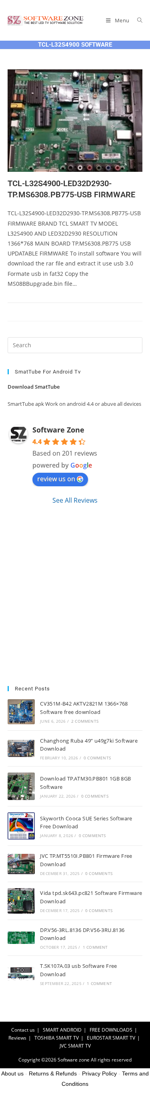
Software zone (74, 1059)
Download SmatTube (34, 386)
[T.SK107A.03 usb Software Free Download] (21, 974)
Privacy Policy (99, 1073)
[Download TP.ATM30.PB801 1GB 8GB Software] (21, 786)
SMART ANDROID (62, 1029)
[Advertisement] (75, 595)
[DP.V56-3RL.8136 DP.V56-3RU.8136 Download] (21, 938)
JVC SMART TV (75, 1045)
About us (12, 1073)
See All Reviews (75, 500)
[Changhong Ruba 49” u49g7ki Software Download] (21, 748)
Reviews (17, 1037)
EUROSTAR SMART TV (111, 1037)
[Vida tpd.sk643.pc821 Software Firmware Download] (21, 901)
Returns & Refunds (53, 1073)
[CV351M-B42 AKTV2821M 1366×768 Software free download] (21, 711)
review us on (56, 478)
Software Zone (58, 429)
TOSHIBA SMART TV (56, 1037)
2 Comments (84, 721)
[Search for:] (137, 20)
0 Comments (97, 758)
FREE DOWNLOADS (111, 1029)
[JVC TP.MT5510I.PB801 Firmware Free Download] (21, 864)
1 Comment (95, 947)
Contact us (23, 1029)
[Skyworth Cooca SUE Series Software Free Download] (21, 825)
